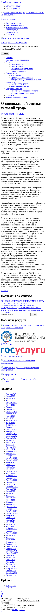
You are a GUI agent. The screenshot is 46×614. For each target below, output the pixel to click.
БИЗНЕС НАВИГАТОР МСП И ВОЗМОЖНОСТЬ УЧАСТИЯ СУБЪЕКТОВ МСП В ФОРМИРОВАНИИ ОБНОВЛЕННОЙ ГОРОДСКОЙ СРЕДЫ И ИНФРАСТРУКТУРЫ (22, 304)
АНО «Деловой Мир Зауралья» (14, 43)
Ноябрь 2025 (11, 409)
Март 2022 (10, 500)
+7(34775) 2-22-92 (13, 6)
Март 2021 (10, 526)
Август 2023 (11, 462)
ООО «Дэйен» (18, 610)
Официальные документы (22, 69)
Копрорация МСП (10, 374)
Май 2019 (10, 562)
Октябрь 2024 (11, 434)
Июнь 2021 (10, 520)
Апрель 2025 (11, 420)
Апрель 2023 (11, 471)
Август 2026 (11, 394)
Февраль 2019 (11, 568)
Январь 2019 (11, 571)
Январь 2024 (11, 454)
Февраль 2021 (11, 529)
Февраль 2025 (11, 425)
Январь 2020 (11, 544)
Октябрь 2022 (11, 484)
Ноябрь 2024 (11, 431)
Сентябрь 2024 (12, 436)
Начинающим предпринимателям (25, 91)
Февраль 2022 (11, 502)
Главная (9, 58)
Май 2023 (10, 469)
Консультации (12, 32)
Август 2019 (11, 555)
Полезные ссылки (8, 19)
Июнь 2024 (10, 442)
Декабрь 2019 (11, 546)
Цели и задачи (17, 66)
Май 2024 (10, 445)
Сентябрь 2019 (12, 553)
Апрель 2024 (11, 447)
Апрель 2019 (11, 564)
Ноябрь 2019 (11, 549)
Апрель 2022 (11, 498)
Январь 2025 (11, 427)
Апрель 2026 (11, 403)
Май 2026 (10, 400)
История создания (13, 23)
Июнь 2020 (10, 535)
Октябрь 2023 (11, 458)
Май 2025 (10, 418)
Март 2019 (10, 566)
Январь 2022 (11, 504)
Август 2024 (11, 438)
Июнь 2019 (10, 560)
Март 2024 (10, 449)
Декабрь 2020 (11, 533)
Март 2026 (10, 405)
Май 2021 (10, 522)
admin (21, 114)
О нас (8, 62)
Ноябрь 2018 (11, 575)
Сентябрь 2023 (12, 460)
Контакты (10, 34)
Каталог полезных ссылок (17, 28)
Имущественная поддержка (17, 60)
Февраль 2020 (11, 542)
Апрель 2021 (11, 524)
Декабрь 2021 (11, 507)
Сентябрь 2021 (12, 513)
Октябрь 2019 (11, 551)
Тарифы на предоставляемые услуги (26, 80)
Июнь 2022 (10, 493)
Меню (5, 53)
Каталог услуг (12, 30)
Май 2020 (10, 538)
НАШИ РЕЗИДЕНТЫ (20, 84)
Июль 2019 (10, 557)
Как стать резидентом (15, 25)
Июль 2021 (10, 518)
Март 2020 (10, 540)
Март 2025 (10, 423)
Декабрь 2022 (11, 480)
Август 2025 (11, 414)
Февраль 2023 (11, 476)
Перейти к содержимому (11, 2)
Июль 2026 (10, 396)
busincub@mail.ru (13, 8)
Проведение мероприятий (22, 78)
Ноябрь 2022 (11, 482)
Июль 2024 (10, 440)
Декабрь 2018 (11, 573)
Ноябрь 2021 (11, 509)
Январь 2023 (11, 478)
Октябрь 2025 (11, 412)
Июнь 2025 (10, 416)
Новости (4, 291)
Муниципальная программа (22, 93)
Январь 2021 (11, 531)
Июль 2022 (10, 491)
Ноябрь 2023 (11, 456)
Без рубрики (11, 586)
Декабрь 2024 (11, 429)
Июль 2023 (10, 465)
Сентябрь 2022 (12, 487)
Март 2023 (10, 473)
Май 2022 (10, 496)
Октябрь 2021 (11, 511)
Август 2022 (11, 489)
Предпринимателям (14, 89)
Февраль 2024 (11, 451)
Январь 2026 (11, 407)
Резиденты (10, 82)
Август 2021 (11, 515)
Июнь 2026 (10, 398)
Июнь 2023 (10, 467)
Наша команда (17, 64)
